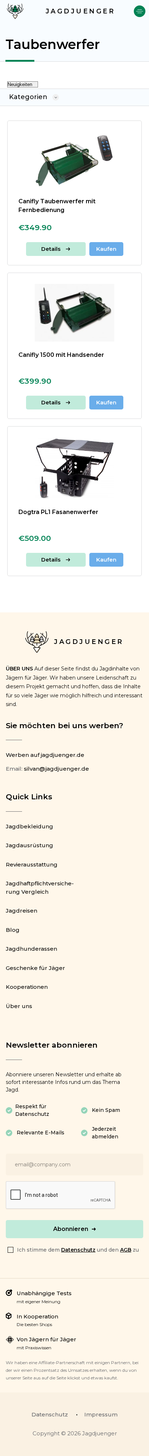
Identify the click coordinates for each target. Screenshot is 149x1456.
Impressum (101, 1414)
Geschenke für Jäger (35, 967)
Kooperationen (27, 986)
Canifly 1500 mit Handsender (61, 354)
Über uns (19, 1006)
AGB (125, 1250)
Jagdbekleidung (29, 826)
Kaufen (106, 248)
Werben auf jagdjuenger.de (45, 754)
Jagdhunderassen (31, 948)
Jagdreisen (21, 910)
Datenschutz (78, 1250)
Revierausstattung (32, 864)
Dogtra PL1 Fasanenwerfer (58, 512)
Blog (13, 929)
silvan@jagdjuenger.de (56, 768)
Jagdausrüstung (29, 845)
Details (50, 248)
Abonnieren (70, 1228)
